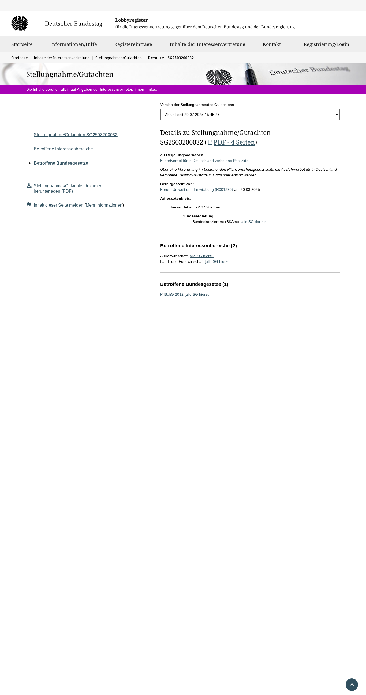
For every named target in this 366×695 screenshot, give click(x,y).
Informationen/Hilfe (73, 44)
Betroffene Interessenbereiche (63, 149)
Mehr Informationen (104, 205)
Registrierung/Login (326, 44)
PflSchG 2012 (172, 294)
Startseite (22, 44)
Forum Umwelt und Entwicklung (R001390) (196, 189)
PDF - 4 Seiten (234, 142)
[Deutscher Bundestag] (60, 23)
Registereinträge (133, 44)
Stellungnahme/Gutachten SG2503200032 (76, 134)
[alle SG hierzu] (202, 256)
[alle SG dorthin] (254, 221)
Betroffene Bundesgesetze (61, 163)
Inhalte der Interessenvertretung (207, 44)
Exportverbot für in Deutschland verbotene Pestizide (204, 160)
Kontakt (272, 44)
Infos (152, 89)
